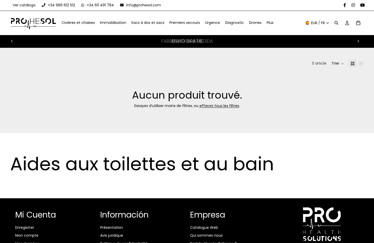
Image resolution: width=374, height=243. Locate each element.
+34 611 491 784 (100, 5)
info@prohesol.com (143, 5)
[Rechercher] (336, 23)
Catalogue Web (204, 227)
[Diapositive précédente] (12, 41)
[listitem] (270, 23)
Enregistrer (24, 227)
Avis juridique (111, 235)
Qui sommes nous (206, 235)
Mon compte (26, 235)
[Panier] (358, 23)
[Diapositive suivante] (358, 41)
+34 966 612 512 (61, 5)
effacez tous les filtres (219, 105)
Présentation (111, 227)
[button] (338, 63)
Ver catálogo (25, 5)
